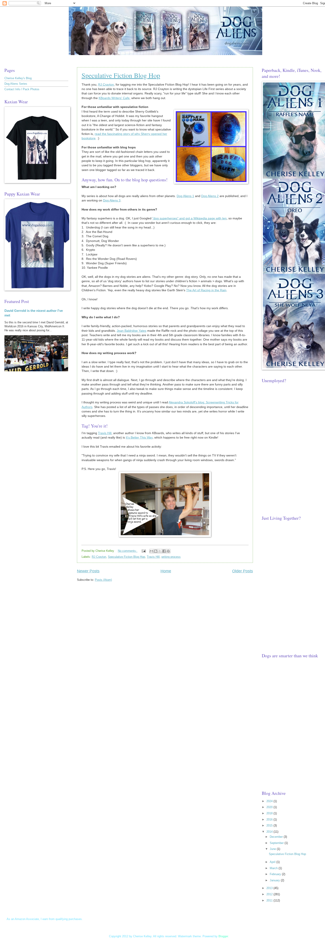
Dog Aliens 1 (185, 196)
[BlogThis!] (155, 551)
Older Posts (242, 571)
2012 (269, 894)
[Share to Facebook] (164, 551)
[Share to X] (160, 551)
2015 (269, 825)
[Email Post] (143, 550)
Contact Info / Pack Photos (21, 89)
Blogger (223, 936)
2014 (269, 831)
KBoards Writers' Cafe (114, 98)
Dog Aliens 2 (210, 196)
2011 (269, 900)
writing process (171, 556)
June (273, 849)
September (277, 843)
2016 (269, 819)
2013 (269, 888)
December (277, 836)
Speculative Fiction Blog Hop (121, 75)
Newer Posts (88, 571)
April (273, 862)
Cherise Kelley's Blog (18, 78)
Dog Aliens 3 (111, 200)
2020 (269, 807)
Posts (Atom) (103, 579)
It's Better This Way (139, 437)
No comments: (128, 550)
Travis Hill (104, 433)
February (276, 874)
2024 (269, 801)
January (275, 880)
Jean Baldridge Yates (131, 330)
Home (166, 571)
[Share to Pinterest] (168, 551)
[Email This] (151, 551)
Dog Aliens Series (15, 83)
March (274, 868)
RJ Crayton (106, 84)
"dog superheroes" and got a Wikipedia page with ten (189, 218)
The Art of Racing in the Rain (206, 290)
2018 (269, 813)
